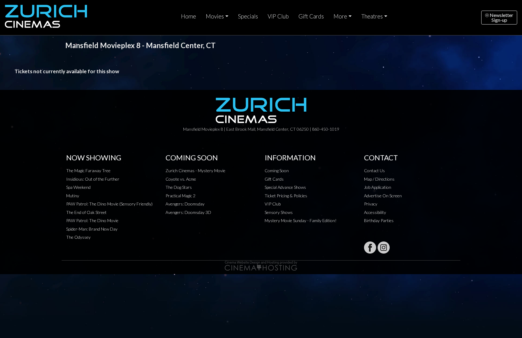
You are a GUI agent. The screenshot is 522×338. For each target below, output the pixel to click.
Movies (215, 16)
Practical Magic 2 (180, 195)
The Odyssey (78, 237)
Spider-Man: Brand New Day (92, 228)
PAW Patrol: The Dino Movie (92, 220)
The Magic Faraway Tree (88, 170)
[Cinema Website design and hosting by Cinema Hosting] (261, 265)
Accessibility (375, 212)
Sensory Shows (279, 212)
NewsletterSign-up (501, 17)
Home (188, 16)
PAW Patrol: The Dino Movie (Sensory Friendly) (109, 203)
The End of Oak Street (86, 212)
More (340, 16)
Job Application (377, 187)
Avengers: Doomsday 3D (188, 212)
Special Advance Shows (285, 187)
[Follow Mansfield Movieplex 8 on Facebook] (370, 247)
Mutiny (72, 195)
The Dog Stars (179, 187)
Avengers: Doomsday (185, 203)
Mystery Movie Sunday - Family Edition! (301, 220)
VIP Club (278, 16)
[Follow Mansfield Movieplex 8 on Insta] (384, 247)
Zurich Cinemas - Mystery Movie (195, 170)
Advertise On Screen (383, 195)
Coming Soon (277, 170)
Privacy (370, 203)
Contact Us (374, 170)
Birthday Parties (379, 220)
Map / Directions (379, 179)
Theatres (372, 16)
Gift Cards (311, 16)
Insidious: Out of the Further (92, 179)
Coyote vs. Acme (181, 179)
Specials (248, 16)
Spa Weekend (78, 187)
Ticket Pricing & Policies (286, 195)
